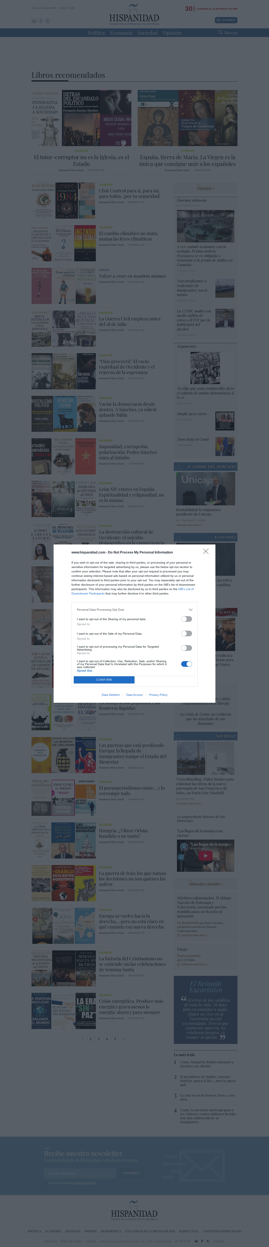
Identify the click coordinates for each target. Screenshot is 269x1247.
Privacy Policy (158, 694)
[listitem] (134, 610)
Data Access (134, 694)
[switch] (186, 619)
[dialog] (134, 623)
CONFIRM (104, 679)
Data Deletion (111, 694)
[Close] (207, 553)
